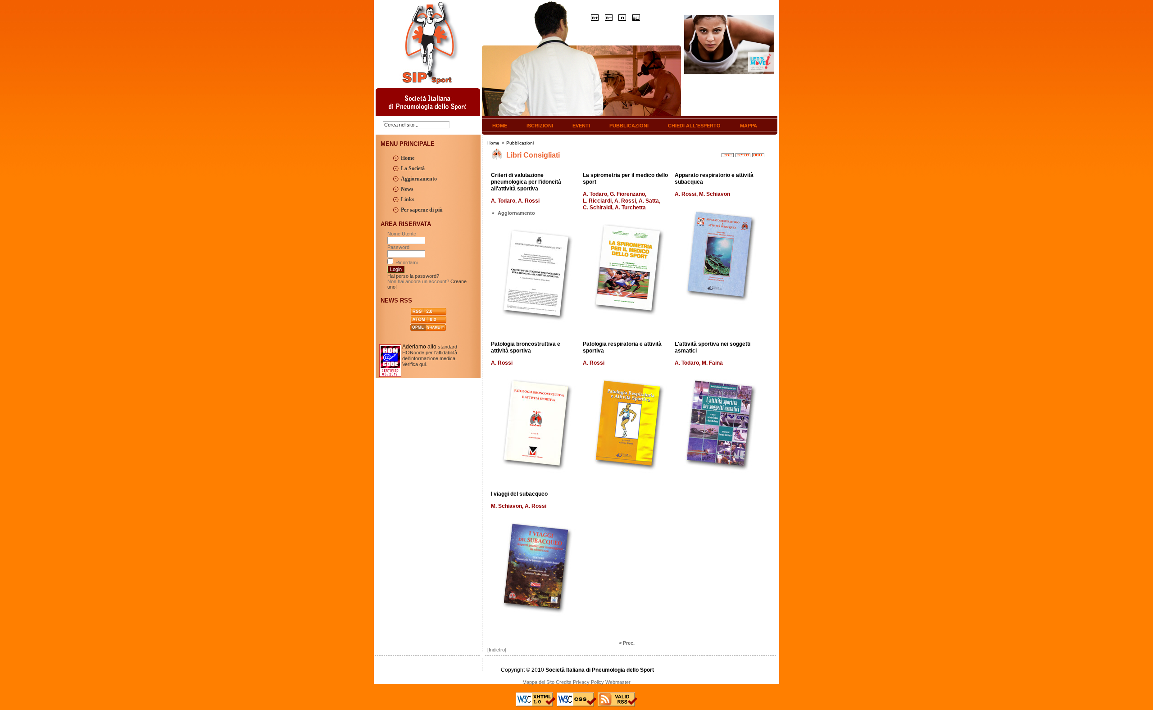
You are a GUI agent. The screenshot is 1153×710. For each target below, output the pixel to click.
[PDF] (728, 153)
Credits (564, 682)
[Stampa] (742, 153)
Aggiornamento (419, 179)
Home (499, 125)
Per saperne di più (422, 210)
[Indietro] (496, 649)
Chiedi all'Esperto (694, 125)
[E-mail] (758, 153)
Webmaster (618, 682)
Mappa (748, 125)
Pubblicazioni (629, 125)
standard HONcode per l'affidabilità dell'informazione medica (429, 352)
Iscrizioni (540, 125)
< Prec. (627, 643)
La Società (413, 168)
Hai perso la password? (413, 276)
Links (407, 199)
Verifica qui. (414, 364)
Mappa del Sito (538, 682)
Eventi (581, 125)
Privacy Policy (588, 682)
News (407, 189)
